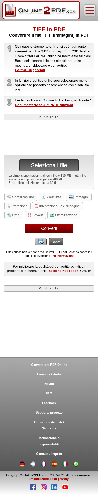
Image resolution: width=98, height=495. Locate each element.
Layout (38, 215)
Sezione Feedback (63, 271)
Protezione (19, 206)
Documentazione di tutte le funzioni (44, 105)
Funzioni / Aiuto (49, 374)
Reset (56, 242)
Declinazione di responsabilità (49, 441)
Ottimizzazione (66, 215)
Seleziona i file (49, 165)
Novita (49, 384)
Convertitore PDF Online (49, 364)
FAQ (49, 393)
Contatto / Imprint (49, 454)
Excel (16, 215)
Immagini (81, 197)
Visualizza (53, 197)
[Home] (41, 10)
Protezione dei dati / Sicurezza (49, 425)
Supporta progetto (49, 412)
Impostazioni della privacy (49, 479)
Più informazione (63, 256)
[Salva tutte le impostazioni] (41, 241)
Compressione (23, 197)
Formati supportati (30, 70)
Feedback (49, 403)
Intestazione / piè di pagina (59, 206)
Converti (49, 228)
